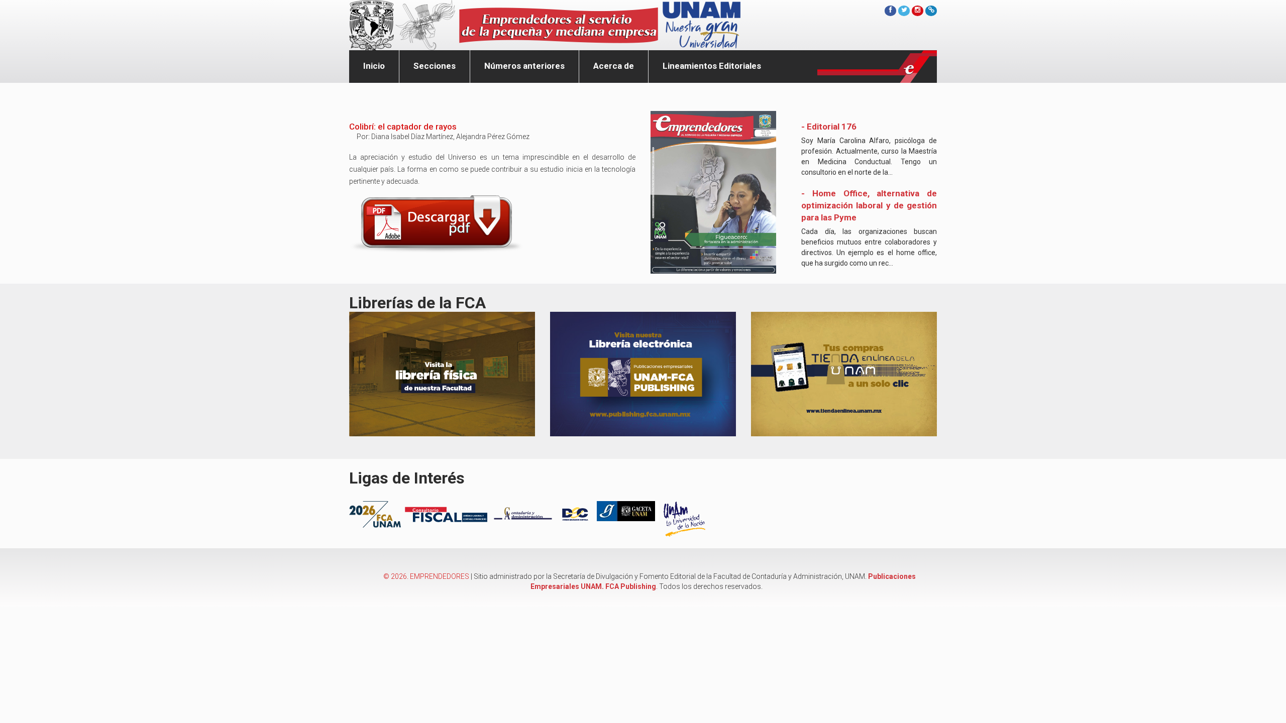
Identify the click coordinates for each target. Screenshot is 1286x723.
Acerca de (613, 66)
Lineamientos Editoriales (712, 66)
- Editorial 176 (828, 127)
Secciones (434, 66)
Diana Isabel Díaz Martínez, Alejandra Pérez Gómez (450, 137)
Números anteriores (524, 66)
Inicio (374, 66)
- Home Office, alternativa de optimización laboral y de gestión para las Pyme (869, 205)
